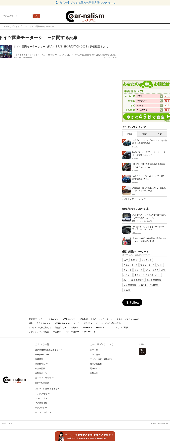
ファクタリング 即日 (119, 327)
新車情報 (33, 319)
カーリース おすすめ (50, 319)
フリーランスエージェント (94, 327)
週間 (144, 134)
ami (133, 194)
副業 (31, 323)
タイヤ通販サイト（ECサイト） (81, 332)
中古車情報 (40, 368)
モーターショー (42, 354)
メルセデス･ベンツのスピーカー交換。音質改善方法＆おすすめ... (149, 216)
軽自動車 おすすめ (88, 319)
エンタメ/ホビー (42, 394)
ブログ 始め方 (132, 319)
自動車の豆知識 (42, 383)
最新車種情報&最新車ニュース (48, 350)
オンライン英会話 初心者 (40, 327)
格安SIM (74, 327)
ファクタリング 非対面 (39, 332)
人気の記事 (95, 354)
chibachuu (136, 233)
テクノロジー (41, 408)
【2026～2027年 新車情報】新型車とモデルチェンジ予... (149, 165)
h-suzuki (17, 58)
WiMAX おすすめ (62, 323)
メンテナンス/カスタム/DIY (47, 389)
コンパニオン (41, 398)
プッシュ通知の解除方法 (101, 359)
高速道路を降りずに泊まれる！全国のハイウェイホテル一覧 (149, 189)
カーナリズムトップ (13, 26)
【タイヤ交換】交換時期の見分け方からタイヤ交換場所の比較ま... (149, 239)
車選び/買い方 (41, 364)
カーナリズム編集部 (144, 221)
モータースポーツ (43, 412)
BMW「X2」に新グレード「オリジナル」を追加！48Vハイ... (149, 153)
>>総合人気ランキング (134, 199)
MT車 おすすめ (69, 319)
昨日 (130, 134)
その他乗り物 (41, 403)
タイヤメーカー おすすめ (111, 319)
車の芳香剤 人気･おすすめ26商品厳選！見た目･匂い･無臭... (148, 228)
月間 (159, 134)
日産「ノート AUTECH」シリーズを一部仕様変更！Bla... (149, 177)
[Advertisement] (146, 55)
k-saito (135, 147)
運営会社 (94, 373)
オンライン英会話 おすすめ (86, 323)
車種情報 (39, 359)
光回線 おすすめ (44, 323)
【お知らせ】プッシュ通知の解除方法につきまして (85, 2)
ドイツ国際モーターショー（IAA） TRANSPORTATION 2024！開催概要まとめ (61, 46)
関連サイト (95, 368)
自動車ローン (41, 373)
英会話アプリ (61, 327)
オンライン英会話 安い (112, 323)
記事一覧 (94, 350)
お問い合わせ (96, 364)
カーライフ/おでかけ (44, 378)
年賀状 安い (58, 332)
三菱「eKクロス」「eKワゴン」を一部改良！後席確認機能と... (149, 141)
